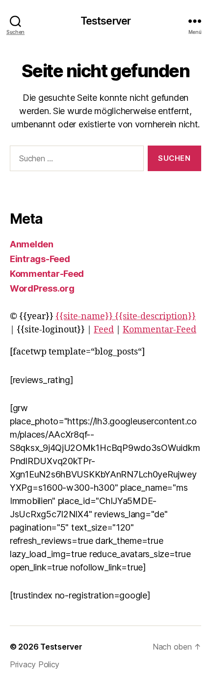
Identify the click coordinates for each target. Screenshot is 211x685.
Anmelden (31, 244)
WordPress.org (42, 288)
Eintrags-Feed (40, 259)
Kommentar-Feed (47, 273)
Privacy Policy (34, 664)
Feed (104, 329)
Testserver (105, 21)
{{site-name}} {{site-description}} (125, 316)
